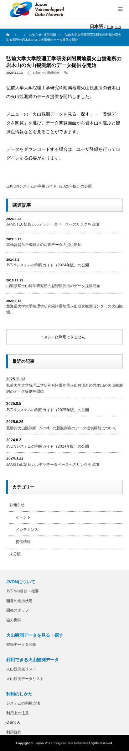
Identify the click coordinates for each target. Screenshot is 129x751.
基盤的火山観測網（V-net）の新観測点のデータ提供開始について (61, 428)
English (114, 26)
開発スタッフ (17, 610)
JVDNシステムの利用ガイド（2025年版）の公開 (50, 186)
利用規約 (13, 732)
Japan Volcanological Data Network (60, 743)
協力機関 (13, 620)
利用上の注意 (17, 713)
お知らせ (39, 72)
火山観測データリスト (25, 679)
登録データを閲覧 (21, 644)
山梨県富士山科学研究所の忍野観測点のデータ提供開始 (53, 286)
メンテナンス (27, 529)
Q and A (13, 722)
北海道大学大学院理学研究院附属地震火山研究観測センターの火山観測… (64, 309)
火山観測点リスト (21, 669)
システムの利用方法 (23, 703)
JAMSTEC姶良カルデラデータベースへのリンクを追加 (52, 224)
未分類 (15, 554)
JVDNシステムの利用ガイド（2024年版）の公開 (47, 265)
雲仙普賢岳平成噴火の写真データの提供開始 (43, 244)
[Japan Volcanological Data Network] (37, 9)
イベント (23, 517)
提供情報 (53, 72)
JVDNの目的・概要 (22, 591)
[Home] (8, 34)
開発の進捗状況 (19, 601)
